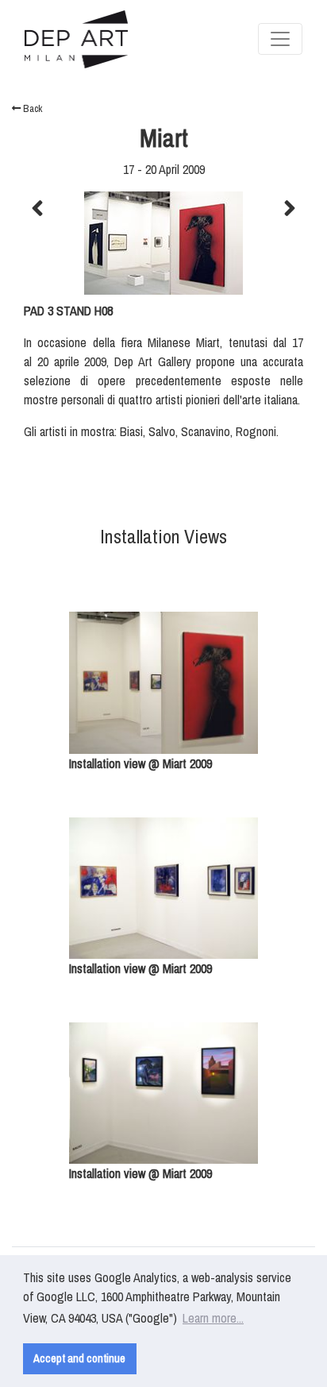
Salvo (161, 431)
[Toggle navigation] (280, 39)
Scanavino (205, 431)
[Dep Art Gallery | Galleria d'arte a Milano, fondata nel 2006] (76, 39)
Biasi (131, 431)
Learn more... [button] (213, 1318)
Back (31, 108)
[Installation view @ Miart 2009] (163, 683)
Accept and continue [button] (79, 1358)
